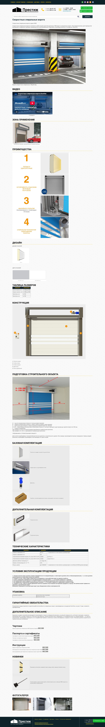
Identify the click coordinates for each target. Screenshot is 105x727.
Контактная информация (65, 719)
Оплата (42, 2)
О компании (30, 2)
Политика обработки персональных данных (44, 724)
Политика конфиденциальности (41, 722)
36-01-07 (50, 8)
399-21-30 (50, 10)
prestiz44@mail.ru (67, 10)
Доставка (36, 2)
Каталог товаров (20, 2)
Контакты (48, 2)
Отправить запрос (87, 11)
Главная (13, 2)
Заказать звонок (87, 8)
